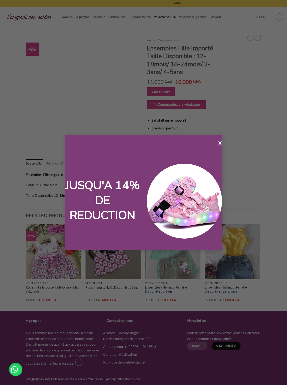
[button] (15, 369)
